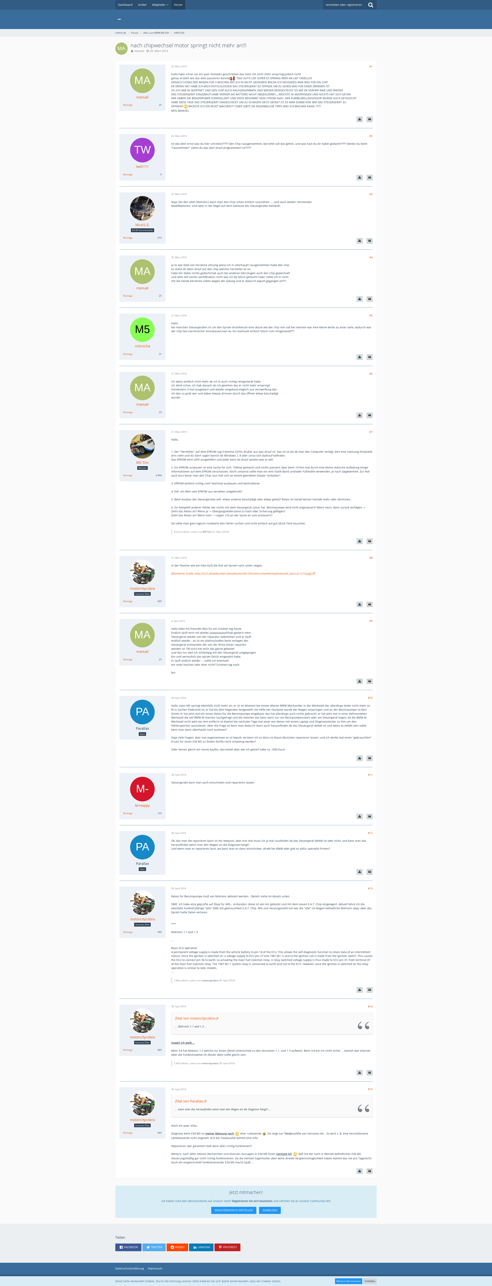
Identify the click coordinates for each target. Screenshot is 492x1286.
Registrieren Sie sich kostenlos (252, 1201)
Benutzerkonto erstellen (234, 1210)
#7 (371, 432)
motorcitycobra (210, 980)
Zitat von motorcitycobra (195, 1018)
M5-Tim (207, 531)
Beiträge (127, 104)
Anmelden (270, 1210)
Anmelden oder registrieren (344, 5)
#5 (371, 315)
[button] (128, 1247)
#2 (371, 136)
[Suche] (371, 5)
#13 (370, 888)
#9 (371, 621)
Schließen (370, 1281)
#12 (370, 833)
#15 (370, 1089)
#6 (371, 373)
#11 (370, 775)
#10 (370, 698)
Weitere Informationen (349, 1281)
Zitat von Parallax (189, 1101)
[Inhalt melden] (360, 119)
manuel (139, 51)
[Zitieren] (370, 119)
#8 (371, 558)
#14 (370, 1006)
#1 (371, 66)
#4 (371, 257)
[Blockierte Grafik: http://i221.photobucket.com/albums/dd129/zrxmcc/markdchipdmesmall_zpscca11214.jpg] (241, 573)
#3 (371, 194)
